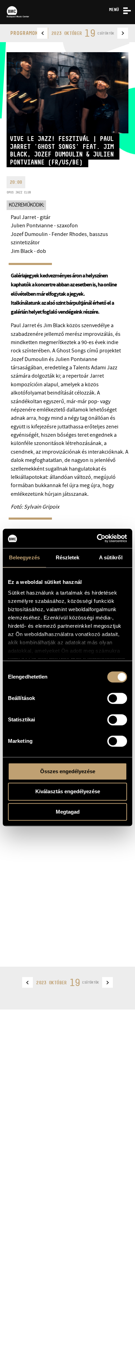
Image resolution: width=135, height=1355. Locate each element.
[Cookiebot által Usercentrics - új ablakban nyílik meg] (97, 538)
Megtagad (68, 812)
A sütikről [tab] (111, 557)
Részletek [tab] (68, 557)
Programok (24, 33)
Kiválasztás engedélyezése (67, 792)
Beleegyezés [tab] (24, 557)
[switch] (117, 698)
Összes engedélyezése (67, 771)
